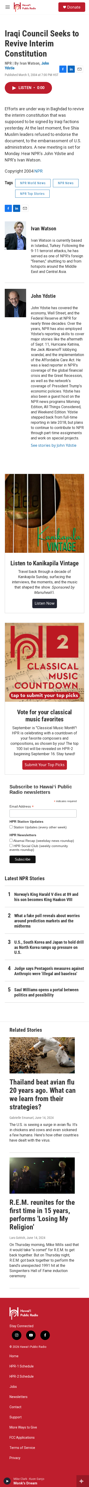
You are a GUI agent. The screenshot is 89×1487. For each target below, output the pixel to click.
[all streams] (82, 1481)
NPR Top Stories (32, 194)
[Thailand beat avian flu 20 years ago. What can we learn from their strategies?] (42, 1055)
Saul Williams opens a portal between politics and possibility (46, 992)
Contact (15, 1407)
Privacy (14, 1458)
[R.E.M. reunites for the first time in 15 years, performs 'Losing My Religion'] (42, 1175)
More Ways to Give (23, 1427)
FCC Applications (22, 1437)
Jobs (13, 1387)
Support (15, 1417)
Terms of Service (22, 1448)
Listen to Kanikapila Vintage (44, 563)
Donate (73, 7)
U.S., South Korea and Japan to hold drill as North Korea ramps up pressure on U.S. (49, 947)
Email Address (21, 806)
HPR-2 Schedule (21, 1376)
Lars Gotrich (17, 1238)
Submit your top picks (45, 764)
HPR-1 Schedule (21, 1366)
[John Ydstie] (15, 303)
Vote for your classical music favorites (44, 716)
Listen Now (45, 603)
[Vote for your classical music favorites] (44, 662)
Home (14, 1356)
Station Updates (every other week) (40, 827)
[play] (7, 1481)
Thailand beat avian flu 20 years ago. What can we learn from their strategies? (42, 1094)
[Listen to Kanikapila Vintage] (44, 513)
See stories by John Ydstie (53, 445)
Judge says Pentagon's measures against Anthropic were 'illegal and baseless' (49, 971)
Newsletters (18, 1397)
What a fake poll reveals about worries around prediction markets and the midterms (47, 921)
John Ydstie (43, 296)
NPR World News (33, 183)
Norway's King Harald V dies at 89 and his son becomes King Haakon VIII (46, 897)
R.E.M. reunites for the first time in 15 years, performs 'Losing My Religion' (42, 1214)
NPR (38, 171)
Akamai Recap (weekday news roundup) (43, 841)
